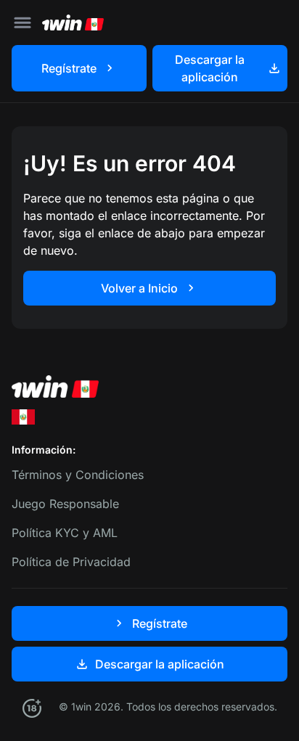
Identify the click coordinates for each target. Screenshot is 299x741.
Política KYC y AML (65, 532)
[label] (23, 417)
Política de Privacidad (71, 561)
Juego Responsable (65, 503)
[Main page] (73, 22)
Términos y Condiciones (78, 474)
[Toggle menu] (22, 22)
